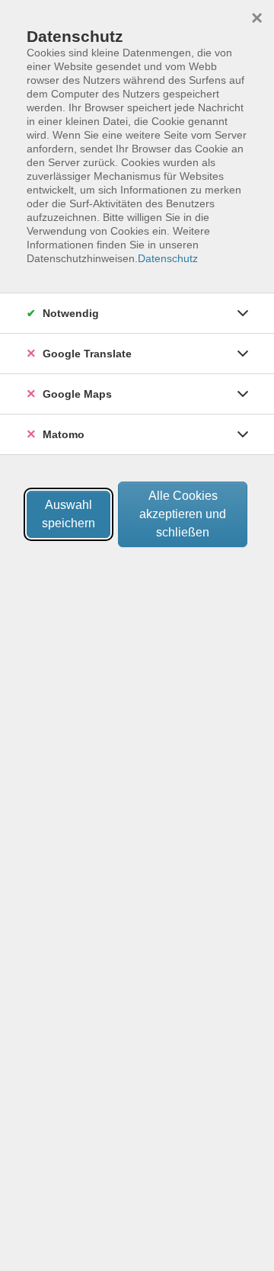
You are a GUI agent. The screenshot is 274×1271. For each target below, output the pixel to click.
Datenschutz (168, 258)
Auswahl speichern (68, 514)
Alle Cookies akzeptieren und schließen (182, 514)
